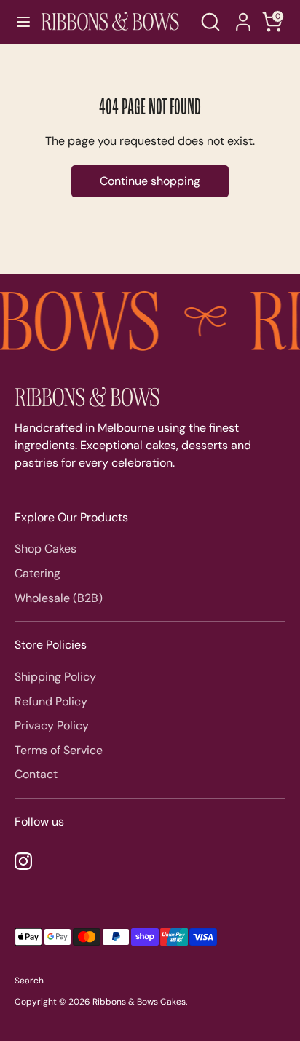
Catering (37, 573)
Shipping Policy (55, 676)
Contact (36, 774)
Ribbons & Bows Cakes (139, 1002)
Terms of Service (59, 750)
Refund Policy (51, 701)
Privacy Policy (52, 725)
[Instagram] (23, 861)
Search (29, 980)
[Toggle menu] (17, 21)
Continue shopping (150, 181)
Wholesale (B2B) (59, 598)
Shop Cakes (45, 548)
